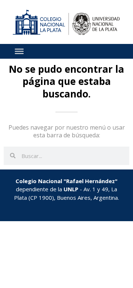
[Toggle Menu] (19, 51)
